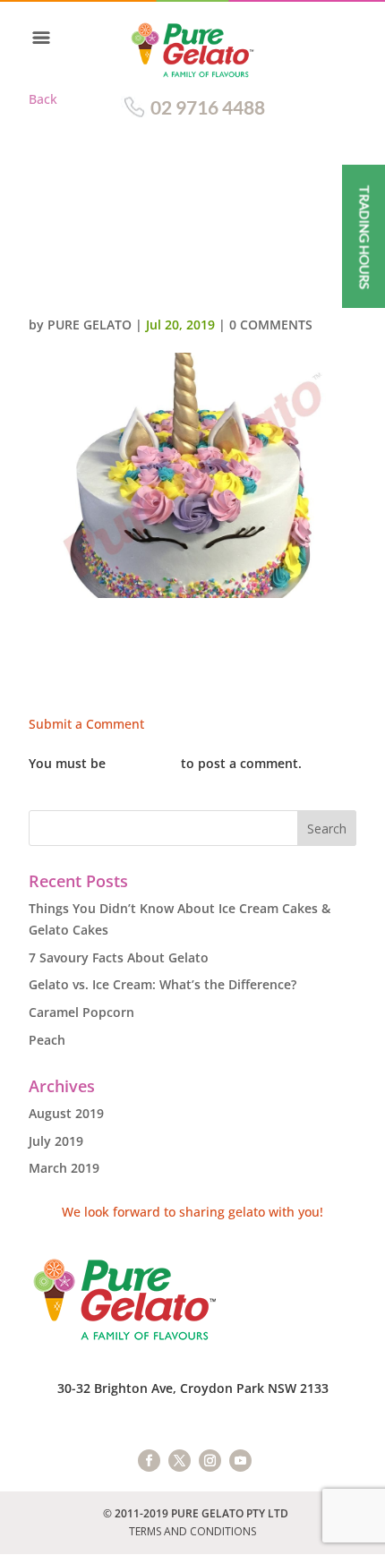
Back (43, 98)
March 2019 (64, 1167)
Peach (47, 1039)
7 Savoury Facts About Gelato (119, 957)
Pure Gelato (89, 324)
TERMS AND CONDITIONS (192, 1531)
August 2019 (66, 1113)
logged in (143, 763)
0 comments (270, 324)
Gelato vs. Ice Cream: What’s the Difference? (162, 984)
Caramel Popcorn (81, 1012)
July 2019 (56, 1140)
